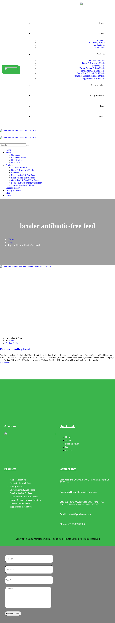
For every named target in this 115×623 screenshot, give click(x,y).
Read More (5, 362)
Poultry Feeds (12, 343)
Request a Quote (13, 613)
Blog (10, 242)
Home (11, 239)
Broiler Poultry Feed (15, 349)
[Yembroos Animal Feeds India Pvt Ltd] (57, 132)
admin (11, 340)
